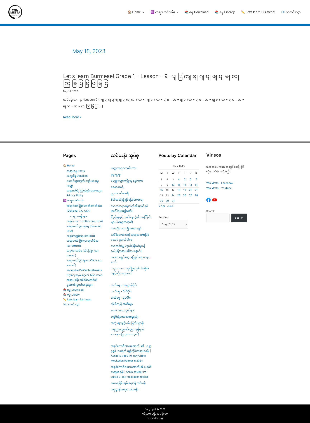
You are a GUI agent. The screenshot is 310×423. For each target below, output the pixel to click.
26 (184, 195)
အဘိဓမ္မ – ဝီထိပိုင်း (121, 291)
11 (179, 184)
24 (173, 195)
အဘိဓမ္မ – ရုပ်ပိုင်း (121, 297)
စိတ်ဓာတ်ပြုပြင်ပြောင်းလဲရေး (127, 199)
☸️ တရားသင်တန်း (163, 12)
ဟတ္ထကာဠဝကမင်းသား (124, 168)
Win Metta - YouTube (219, 187)
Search (210, 211)
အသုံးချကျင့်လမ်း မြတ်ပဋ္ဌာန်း (127, 322)
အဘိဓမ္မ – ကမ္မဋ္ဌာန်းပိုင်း (124, 285)
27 (190, 195)
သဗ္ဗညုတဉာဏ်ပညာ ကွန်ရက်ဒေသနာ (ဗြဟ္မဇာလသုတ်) (127, 332)
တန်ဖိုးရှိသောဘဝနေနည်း (124, 316)
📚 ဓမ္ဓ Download (197, 12)
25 (178, 195)
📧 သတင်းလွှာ (291, 12)
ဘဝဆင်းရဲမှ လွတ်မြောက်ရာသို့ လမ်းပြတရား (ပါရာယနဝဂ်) (128, 248)
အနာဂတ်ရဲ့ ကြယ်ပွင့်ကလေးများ (84, 190)
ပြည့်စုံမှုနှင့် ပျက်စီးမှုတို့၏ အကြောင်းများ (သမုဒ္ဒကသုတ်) (131, 219)
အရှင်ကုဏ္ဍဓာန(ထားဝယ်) (81, 235)
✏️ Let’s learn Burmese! (258, 12)
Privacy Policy (75, 195)
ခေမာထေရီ (117, 186)
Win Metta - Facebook (219, 182)
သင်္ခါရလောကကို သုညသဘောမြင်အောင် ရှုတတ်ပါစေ (130, 237)
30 (167, 200)
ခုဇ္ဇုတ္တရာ (116, 174)
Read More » (72, 117)
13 (190, 184)
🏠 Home (134, 12)
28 (196, 195)
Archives (164, 217)
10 (173, 184)
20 (190, 189)
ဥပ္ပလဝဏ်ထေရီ (120, 193)
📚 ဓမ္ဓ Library (225, 12)
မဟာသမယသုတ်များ (123, 310)
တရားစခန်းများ (79, 216)
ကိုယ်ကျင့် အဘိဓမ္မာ (122, 303)
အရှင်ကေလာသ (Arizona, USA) (85, 221)
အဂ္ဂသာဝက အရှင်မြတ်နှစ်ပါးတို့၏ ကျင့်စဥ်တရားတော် (130, 271)
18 (178, 189)
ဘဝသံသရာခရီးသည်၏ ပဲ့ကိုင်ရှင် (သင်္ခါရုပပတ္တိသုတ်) (129, 208)
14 (196, 184)
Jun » (170, 205)
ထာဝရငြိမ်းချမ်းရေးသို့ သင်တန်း (128, 383)
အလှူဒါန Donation (77, 175)
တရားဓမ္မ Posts (76, 170)
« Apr (162, 205)
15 (161, 189)
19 (184, 189)
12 (184, 184)
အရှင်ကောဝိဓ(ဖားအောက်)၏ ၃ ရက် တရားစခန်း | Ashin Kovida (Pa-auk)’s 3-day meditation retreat (131, 371)
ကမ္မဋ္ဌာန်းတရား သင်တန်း (124, 389)
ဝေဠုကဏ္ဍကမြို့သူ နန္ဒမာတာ (127, 180)
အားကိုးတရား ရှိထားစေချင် (126, 228)
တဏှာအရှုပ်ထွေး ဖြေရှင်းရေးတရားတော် (130, 260)
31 (173, 200)
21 (196, 189)
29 (161, 200)
